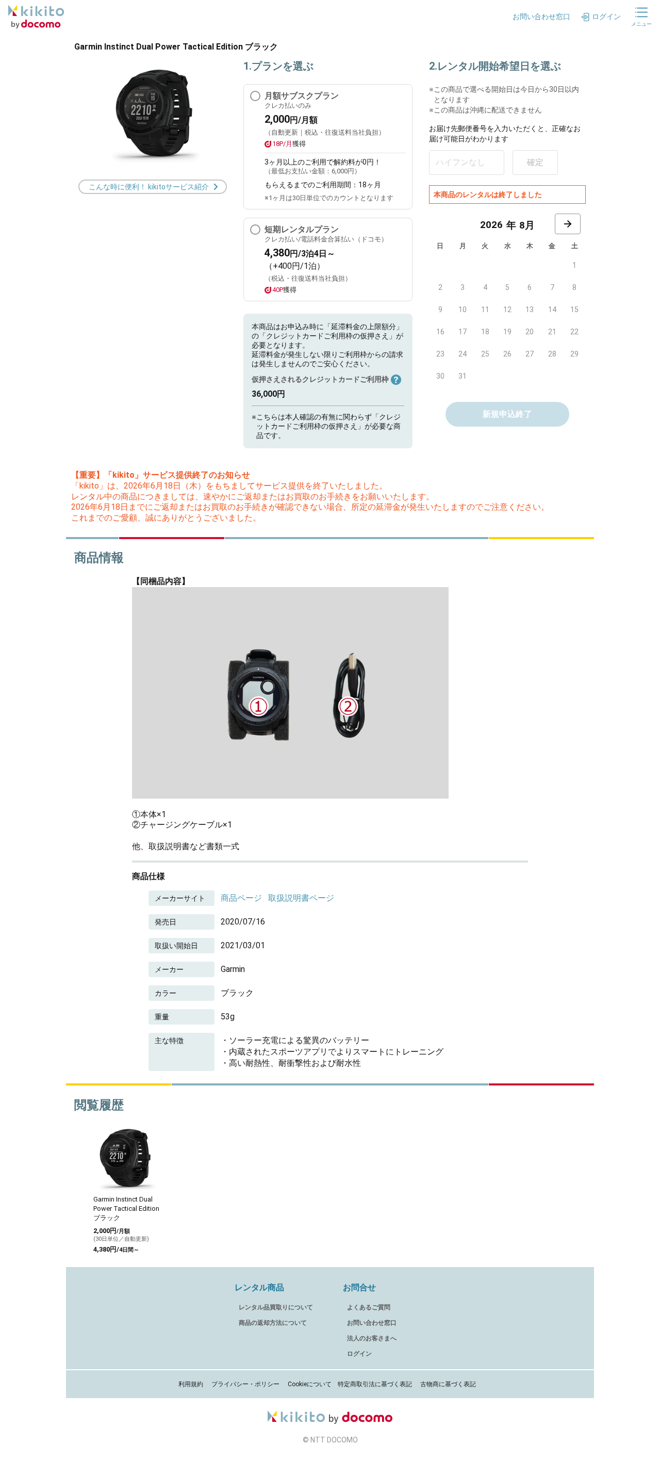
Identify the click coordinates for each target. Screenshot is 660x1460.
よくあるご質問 (368, 1307)
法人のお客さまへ (372, 1338)
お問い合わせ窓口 (372, 1322)
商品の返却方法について (273, 1322)
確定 (535, 162)
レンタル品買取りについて (276, 1307)
